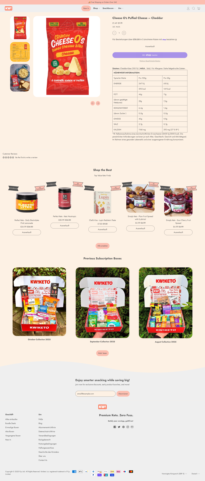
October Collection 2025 (39, 339)
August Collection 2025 (165, 341)
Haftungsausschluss (46, 447)
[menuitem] (20, 28)
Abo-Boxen (9, 431)
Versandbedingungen (47, 435)
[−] (114, 33)
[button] (193, 8)
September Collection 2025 (102, 341)
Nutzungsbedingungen (48, 443)
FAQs (41, 419)
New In (8, 439)
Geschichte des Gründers (49, 452)
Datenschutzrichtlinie (47, 431)
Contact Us (43, 460)
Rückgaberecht (44, 439)
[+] (124, 33)
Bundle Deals (10, 423)
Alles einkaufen (11, 419)
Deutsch (194, 473)
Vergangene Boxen (12, 435)
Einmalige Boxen (12, 427)
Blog (40, 423)
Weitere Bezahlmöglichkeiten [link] (149, 61)
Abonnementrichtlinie (47, 427)
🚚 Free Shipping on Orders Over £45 (102, 2)
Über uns (42, 456)
